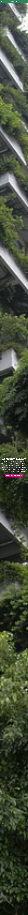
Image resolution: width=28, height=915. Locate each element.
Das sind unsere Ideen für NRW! (14, 475)
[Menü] (1, 1)
